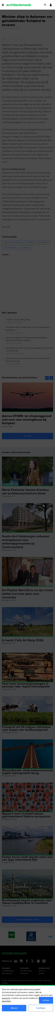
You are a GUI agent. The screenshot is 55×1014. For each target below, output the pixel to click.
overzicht (6, 998)
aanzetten (6, 1001)
